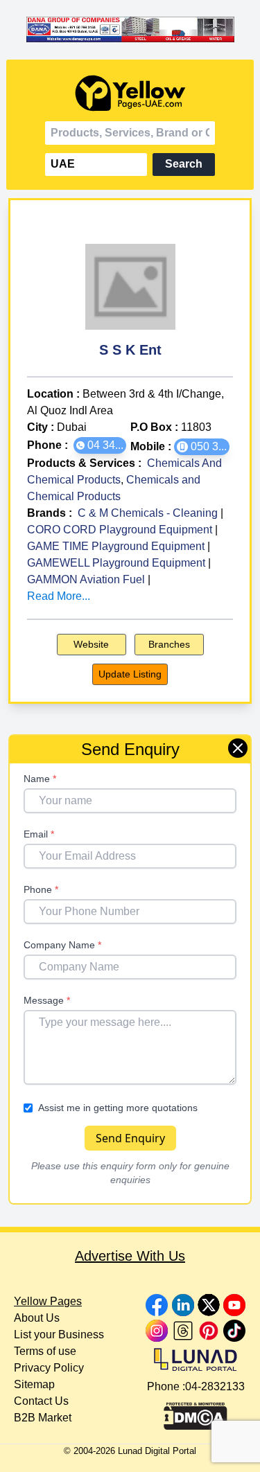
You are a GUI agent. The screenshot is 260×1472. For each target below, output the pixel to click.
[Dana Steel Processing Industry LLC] (130, 30)
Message (47, 1000)
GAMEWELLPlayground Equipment (116, 563)
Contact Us (41, 1401)
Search (183, 164)
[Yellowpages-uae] (130, 93)
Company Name (62, 944)
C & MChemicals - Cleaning (148, 513)
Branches (169, 644)
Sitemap (34, 1384)
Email (39, 834)
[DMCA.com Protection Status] (195, 1412)
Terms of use (45, 1351)
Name (40, 778)
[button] (99, 445)
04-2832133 (215, 1386)
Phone (41, 889)
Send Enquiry (130, 1138)
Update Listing (130, 674)
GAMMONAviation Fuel (86, 579)
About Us (37, 1318)
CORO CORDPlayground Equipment (119, 529)
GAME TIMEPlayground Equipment (116, 546)
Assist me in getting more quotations (118, 1107)
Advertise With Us (130, 1255)
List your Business (59, 1334)
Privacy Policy (49, 1368)
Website (91, 644)
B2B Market (42, 1418)
